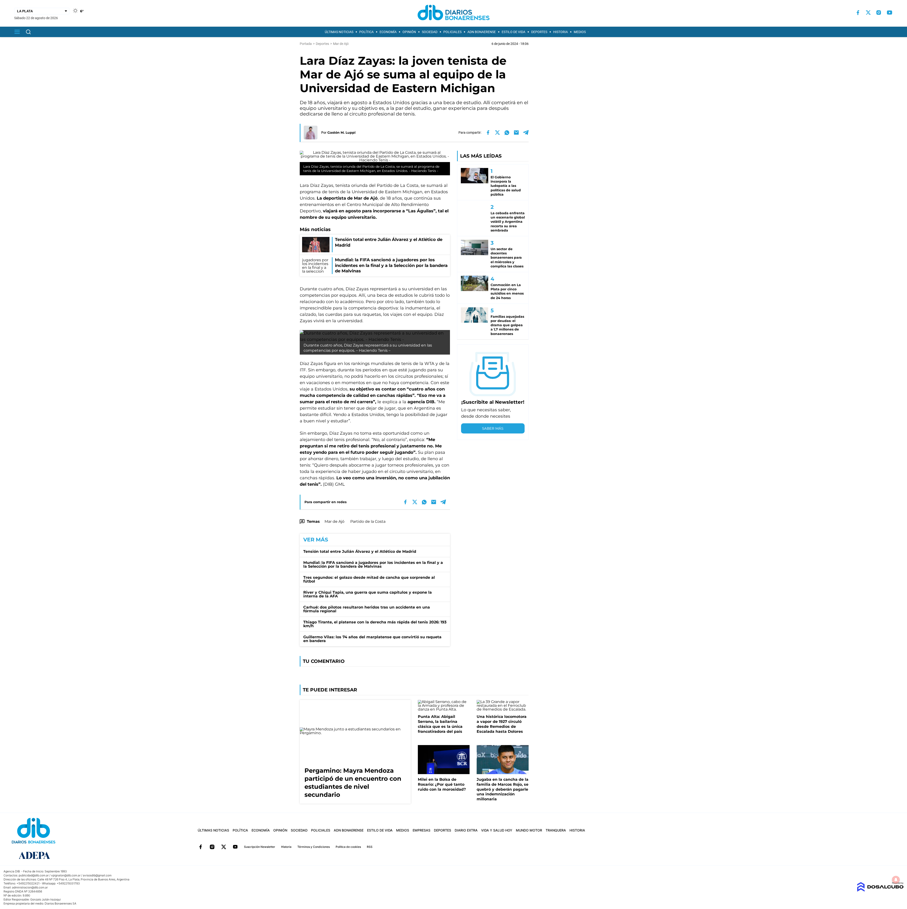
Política (366, 32)
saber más (492, 428)
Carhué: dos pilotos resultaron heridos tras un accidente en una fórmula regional (366, 609)
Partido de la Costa (367, 521)
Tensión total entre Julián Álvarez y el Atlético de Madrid (359, 551)
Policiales (452, 32)
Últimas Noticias (339, 32)
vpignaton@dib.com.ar (66, 875)
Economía (388, 32)
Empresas (421, 830)
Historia (560, 32)
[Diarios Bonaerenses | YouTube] (889, 12)
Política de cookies (348, 847)
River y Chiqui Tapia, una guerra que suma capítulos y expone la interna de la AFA (367, 594)
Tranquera (556, 830)
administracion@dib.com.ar (30, 887)
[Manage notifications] (896, 879)
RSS (369, 847)
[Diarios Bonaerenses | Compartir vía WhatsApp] (507, 132)
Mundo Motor (529, 830)
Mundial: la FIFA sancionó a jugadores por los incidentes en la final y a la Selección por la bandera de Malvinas (373, 564)
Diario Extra (466, 830)
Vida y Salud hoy (496, 830)
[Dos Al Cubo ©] (880, 890)
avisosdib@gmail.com (97, 875)
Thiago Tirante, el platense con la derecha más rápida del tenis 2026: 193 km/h (374, 624)
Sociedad (429, 32)
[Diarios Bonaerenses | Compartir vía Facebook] (488, 132)
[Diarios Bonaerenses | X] (868, 12)
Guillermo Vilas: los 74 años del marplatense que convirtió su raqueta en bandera (372, 639)
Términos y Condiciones (313, 847)
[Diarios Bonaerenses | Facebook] (858, 13)
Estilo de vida (513, 32)
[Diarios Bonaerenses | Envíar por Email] (516, 132)
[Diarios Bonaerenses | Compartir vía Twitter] (497, 132)
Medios (580, 32)
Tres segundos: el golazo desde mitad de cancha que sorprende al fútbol (369, 579)
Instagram (212, 847)
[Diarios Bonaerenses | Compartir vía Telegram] (526, 132)
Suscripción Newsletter (259, 847)
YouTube (235, 847)
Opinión (409, 32)
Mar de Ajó (334, 521)
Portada (306, 44)
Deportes (539, 32)
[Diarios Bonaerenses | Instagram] (878, 12)
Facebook (200, 847)
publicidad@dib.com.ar (34, 875)
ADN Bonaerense (481, 32)
